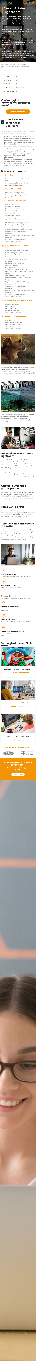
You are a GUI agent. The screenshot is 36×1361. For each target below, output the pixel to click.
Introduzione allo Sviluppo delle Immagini (15, 246)
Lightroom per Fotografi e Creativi (15, 66)
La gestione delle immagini (14, 219)
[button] (25, 3)
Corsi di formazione (10, 64)
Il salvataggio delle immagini (15, 316)
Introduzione (9, 175)
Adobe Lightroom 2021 (12, 189)
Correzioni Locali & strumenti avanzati (19, 300)
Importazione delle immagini (15, 201)
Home (2, 64)
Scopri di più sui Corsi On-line (21, 538)
